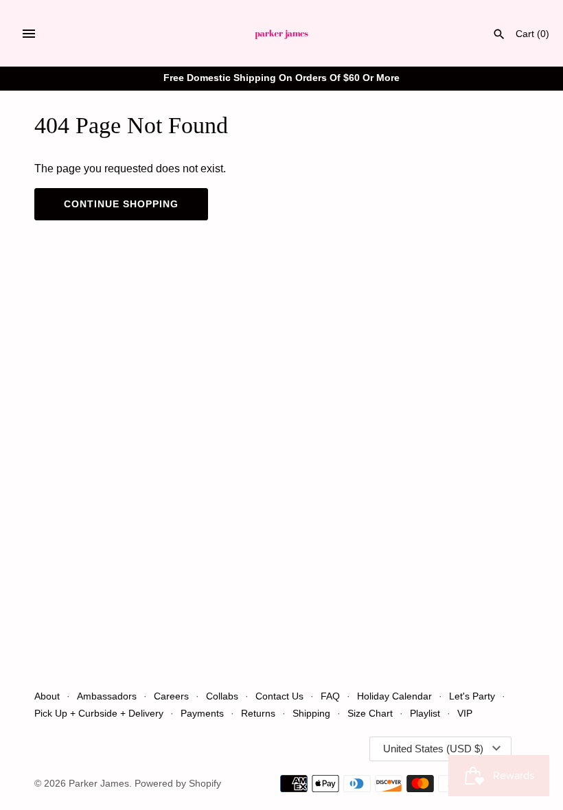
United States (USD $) (433, 748)
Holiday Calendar (394, 696)
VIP (464, 713)
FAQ (330, 696)
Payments (202, 713)
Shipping (312, 713)
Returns (258, 713)
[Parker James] (282, 33)
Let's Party (472, 696)
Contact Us (279, 696)
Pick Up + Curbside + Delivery (98, 713)
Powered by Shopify (178, 783)
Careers (171, 696)
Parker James (99, 783)
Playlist (425, 713)
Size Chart (370, 713)
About (47, 696)
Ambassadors (107, 696)
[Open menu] (29, 34)
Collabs (222, 696)
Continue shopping (121, 203)
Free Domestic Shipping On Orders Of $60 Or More (281, 78)
